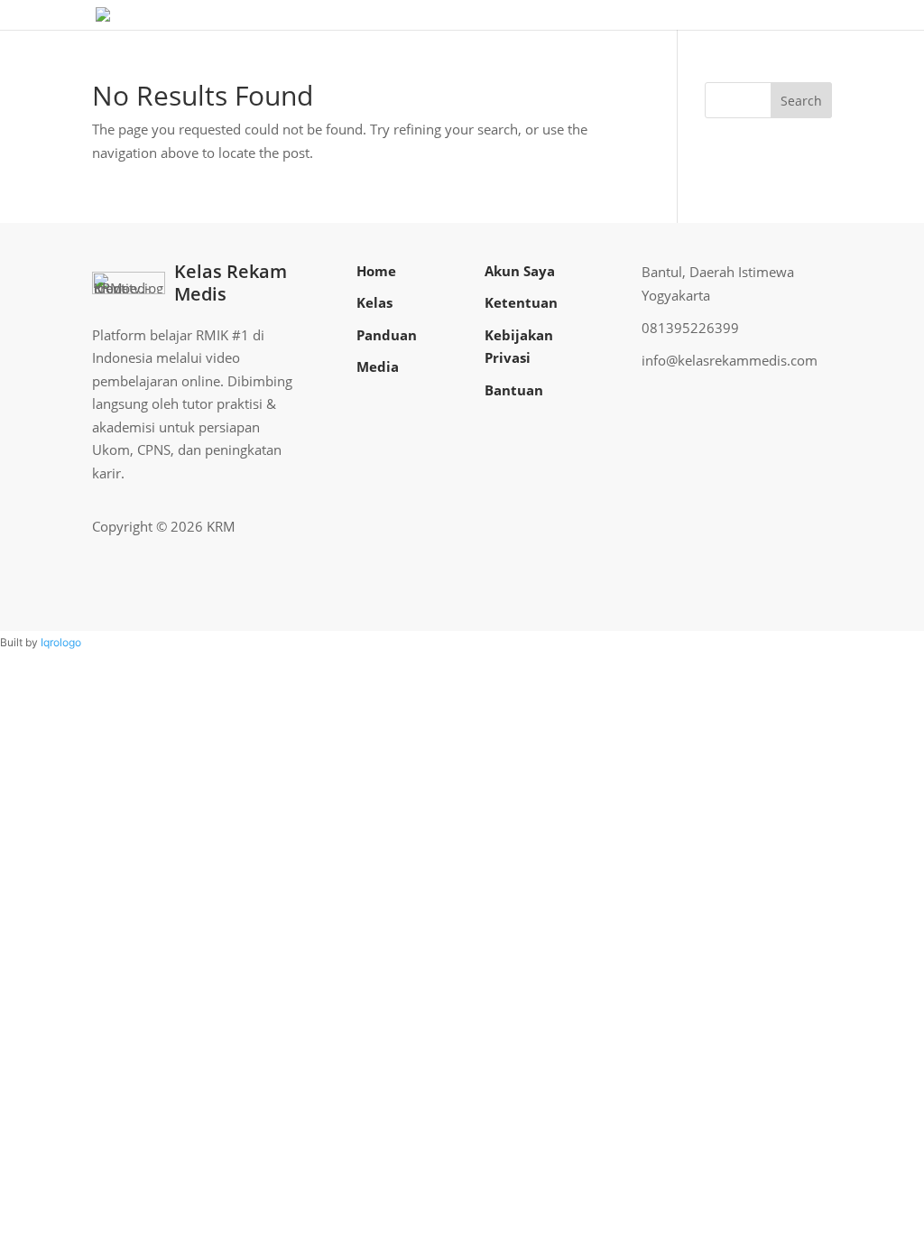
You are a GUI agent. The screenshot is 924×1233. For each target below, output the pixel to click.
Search (801, 100)
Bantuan (514, 390)
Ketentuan (521, 302)
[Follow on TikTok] (817, 526)
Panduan (386, 335)
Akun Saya (520, 271)
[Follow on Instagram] (759, 526)
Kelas (374, 302)
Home (376, 271)
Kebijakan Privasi (519, 346)
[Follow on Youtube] (788, 526)
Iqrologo (61, 642)
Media (377, 366)
